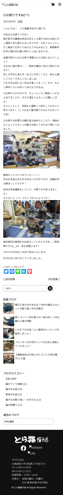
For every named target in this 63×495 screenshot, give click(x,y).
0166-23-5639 (23, 467)
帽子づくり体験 (14, 384)
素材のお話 (11, 394)
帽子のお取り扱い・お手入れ (21, 399)
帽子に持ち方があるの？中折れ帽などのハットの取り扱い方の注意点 (37, 306)
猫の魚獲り (11, 404)
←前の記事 (9, 279)
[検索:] (28, 288)
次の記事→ (54, 279)
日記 (20, 21)
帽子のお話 (11, 389)
